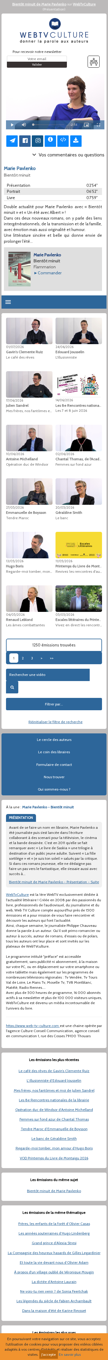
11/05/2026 (64, 561)
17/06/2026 (14, 400)
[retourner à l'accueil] (54, 30)
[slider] (48, 124)
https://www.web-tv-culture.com (33, 1025)
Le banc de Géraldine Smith (54, 1138)
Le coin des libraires (54, 752)
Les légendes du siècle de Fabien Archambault (54, 1301)
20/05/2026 (65, 507)
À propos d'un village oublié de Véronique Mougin (54, 1272)
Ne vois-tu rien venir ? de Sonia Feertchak (54, 1291)
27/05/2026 (15, 507)
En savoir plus (70, 1354)
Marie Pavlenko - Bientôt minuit (48, 807)
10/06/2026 (15, 454)
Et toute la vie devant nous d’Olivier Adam (54, 1262)
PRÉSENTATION (21, 818)
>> (51, 658)
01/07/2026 (15, 347)
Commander (50, 273)
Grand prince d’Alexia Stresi (54, 1243)
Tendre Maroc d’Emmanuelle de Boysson (54, 1129)
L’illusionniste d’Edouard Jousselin (54, 1080)
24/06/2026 (65, 347)
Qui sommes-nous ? (54, 789)
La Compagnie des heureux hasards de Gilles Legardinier (54, 1253)
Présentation (54, 9)
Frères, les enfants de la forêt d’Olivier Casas (54, 1223)
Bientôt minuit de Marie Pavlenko (39, 4)
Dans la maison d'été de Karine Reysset (54, 1310)
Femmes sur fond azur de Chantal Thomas (54, 1119)
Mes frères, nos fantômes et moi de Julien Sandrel (54, 1090)
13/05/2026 (14, 561)
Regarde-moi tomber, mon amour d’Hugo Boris (54, 1148)
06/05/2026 (15, 614)
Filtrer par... (54, 704)
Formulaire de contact (54, 764)
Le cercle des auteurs (54, 739)
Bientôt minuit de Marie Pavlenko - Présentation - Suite (54, 882)
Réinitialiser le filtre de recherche (55, 722)
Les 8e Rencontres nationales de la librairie (54, 1100)
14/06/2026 (64, 400)
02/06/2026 (65, 454)
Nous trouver (54, 777)
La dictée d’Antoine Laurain (54, 1281)
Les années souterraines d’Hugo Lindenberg (54, 1233)
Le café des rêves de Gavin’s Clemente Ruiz (54, 1071)
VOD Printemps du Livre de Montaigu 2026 (54, 1158)
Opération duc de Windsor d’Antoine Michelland (54, 1109)
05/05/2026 (65, 614)
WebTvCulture (84, 4)
